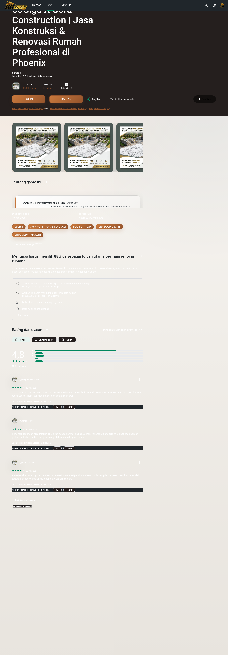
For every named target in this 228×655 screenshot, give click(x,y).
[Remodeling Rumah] (82, 226)
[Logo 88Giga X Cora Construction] (16, 5)
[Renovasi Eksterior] (27, 234)
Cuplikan (204, 99)
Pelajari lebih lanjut (99, 108)
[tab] (37, 5)
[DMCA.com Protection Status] (22, 507)
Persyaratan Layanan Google (27, 108)
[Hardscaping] (109, 226)
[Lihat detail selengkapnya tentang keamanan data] (23, 315)
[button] (71, 88)
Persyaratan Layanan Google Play (68, 108)
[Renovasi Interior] (48, 226)
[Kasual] (19, 226)
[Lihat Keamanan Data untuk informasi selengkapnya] (141, 256)
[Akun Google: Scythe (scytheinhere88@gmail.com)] (222, 5)
